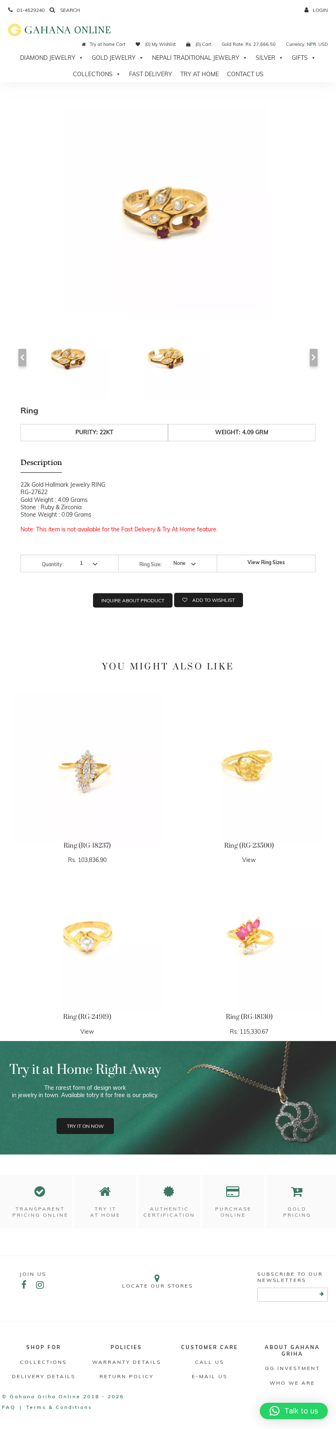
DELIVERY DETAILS (43, 1376)
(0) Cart (202, 44)
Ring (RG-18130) (249, 1017)
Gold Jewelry (114, 57)
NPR (311, 44)
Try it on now (85, 1126)
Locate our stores (157, 1286)
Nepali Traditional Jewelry (195, 57)
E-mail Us (209, 1376)
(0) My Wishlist (160, 44)
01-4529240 (31, 10)
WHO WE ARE (292, 1383)
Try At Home (199, 74)
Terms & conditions (59, 1407)
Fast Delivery (150, 74)
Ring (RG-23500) (249, 846)
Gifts (300, 57)
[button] (294, 1411)
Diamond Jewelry (47, 57)
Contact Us (245, 74)
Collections (93, 74)
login (320, 10)
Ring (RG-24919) (87, 1017)
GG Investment (292, 1368)
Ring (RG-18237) (87, 846)
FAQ (9, 1407)
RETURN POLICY (127, 1376)
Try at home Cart (107, 44)
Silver (265, 57)
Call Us (209, 1362)
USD (323, 44)
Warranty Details (126, 1362)
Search (69, 10)
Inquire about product (132, 600)
